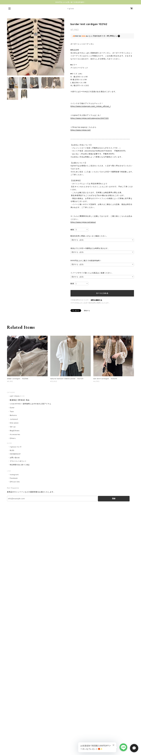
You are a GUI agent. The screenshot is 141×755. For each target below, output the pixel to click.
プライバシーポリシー (18, 461)
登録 (113, 498)
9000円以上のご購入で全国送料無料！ (86, 261)
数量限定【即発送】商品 (19, 400)
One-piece (14, 423)
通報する (87, 310)
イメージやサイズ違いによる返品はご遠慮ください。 (91, 273)
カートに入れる (102, 293)
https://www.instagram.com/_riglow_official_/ (90, 106)
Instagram (14, 475)
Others (13, 438)
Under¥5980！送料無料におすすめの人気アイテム (30, 404)
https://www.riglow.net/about (83, 222)
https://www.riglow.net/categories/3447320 (89, 118)
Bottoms (13, 415)
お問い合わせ (15, 458)
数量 (72, 284)
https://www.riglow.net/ (80, 130)
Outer (12, 408)
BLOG (12, 450)
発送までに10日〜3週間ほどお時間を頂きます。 (89, 248)
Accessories (15, 434)
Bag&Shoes (14, 430)
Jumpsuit (14, 419)
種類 (72, 230)
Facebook (14, 478)
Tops (12, 411)
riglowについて (16, 447)
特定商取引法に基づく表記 (20, 465)
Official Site (15, 482)
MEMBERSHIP (15, 454)
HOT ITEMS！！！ (17, 396)
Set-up (13, 427)
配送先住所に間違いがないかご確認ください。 (89, 236)
